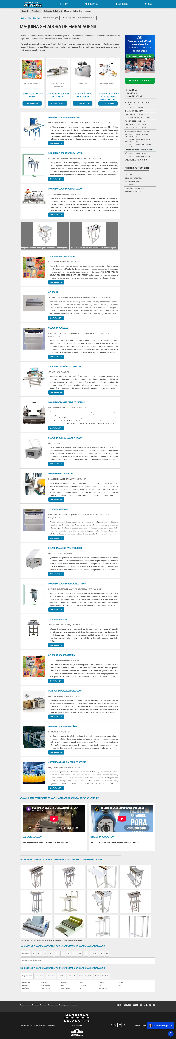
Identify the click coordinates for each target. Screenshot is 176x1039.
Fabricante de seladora (135, 121)
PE (74, 954)
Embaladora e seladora (134, 108)
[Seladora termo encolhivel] (69, 877)
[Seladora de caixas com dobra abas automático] (102, 902)
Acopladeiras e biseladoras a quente (137, 103)
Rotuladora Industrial (134, 188)
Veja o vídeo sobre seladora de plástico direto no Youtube (115, 842)
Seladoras (129, 185)
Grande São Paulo (85, 976)
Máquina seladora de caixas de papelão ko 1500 (137, 140)
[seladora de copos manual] (34, 666)
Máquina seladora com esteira (137, 131)
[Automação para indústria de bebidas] (34, 773)
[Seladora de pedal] (34, 630)
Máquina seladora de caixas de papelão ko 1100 (137, 135)
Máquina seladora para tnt (136, 160)
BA (80, 954)
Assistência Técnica (133, 191)
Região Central (27, 976)
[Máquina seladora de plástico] (34, 737)
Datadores (129, 175)
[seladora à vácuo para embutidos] (34, 559)
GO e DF (94, 954)
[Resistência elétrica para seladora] (36, 926)
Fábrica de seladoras (134, 114)
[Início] (33, 4)
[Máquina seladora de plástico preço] (34, 594)
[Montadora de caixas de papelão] (34, 701)
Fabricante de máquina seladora (138, 118)
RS (69, 954)
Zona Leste (72, 976)
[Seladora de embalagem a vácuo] (102, 926)
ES (45, 954)
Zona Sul (61, 976)
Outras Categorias (137, 168)
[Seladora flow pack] (36, 877)
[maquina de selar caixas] (34, 484)
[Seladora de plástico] (69, 902)
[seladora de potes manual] (34, 267)
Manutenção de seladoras (136, 128)
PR (57, 954)
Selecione (25, 954)
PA (107, 954)
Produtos (93, 4)
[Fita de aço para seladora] (102, 877)
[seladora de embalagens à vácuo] (34, 449)
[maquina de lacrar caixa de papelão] (34, 413)
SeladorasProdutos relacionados (133, 93)
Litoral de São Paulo (102, 976)
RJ (33, 954)
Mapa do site (149, 1005)
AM (101, 954)
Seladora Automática (133, 178)
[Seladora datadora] (34, 520)
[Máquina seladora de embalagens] (45, 234)
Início (65, 4)
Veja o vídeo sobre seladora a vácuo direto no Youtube (45, 842)
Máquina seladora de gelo (86, 18)
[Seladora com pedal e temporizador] (135, 926)
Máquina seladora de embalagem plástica (138, 145)
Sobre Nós (123, 4)
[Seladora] (34, 303)
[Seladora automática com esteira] (34, 377)
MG (39, 954)
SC (63, 954)
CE (86, 954)
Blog (150, 4)
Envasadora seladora (134, 111)
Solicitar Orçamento (140, 81)
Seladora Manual (132, 181)
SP (51, 954)
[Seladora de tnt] (135, 902)
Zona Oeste (51, 976)
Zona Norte (39, 976)
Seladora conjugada (68, 18)
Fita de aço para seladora (135, 124)
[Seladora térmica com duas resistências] (36, 902)
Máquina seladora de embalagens (139, 150)
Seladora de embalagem (50, 18)
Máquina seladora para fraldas (138, 157)
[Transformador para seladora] (135, 877)
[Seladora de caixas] (34, 339)
